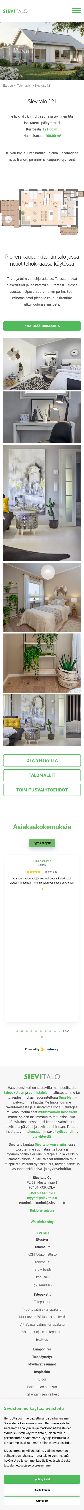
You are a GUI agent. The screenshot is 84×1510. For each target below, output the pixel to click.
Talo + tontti (42, 1269)
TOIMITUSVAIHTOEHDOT (42, 790)
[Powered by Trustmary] (42, 1049)
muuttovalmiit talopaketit (57, 1112)
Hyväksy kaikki (42, 1479)
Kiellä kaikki (42, 1490)
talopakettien (14, 1092)
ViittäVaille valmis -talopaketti (42, 1324)
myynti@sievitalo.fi (42, 1197)
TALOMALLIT (42, 775)
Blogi (42, 1379)
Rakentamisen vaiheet (42, 1394)
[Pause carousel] (42, 1037)
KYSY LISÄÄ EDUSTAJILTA (42, 326)
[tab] (17, 1031)
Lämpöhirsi (42, 1349)
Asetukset (42, 1501)
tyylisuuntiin (65, 1131)
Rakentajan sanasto (42, 1386)
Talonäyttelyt (42, 1356)
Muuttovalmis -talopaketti (42, 1309)
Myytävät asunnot (42, 1364)
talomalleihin (36, 1131)
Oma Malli (66, 1097)
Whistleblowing (42, 1221)
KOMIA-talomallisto (42, 1254)
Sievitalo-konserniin (50, 1144)
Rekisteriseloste (42, 1210)
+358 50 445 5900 (42, 1193)
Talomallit (23, 85)
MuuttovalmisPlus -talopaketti (42, 1316)
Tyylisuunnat (42, 1284)
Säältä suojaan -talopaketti (42, 1331)
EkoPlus (42, 1339)
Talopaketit (42, 1294)
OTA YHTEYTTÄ (42, 760)
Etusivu (8, 85)
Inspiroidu (42, 1371)
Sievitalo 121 (43, 85)
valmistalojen (39, 1092)
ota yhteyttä (42, 1136)
